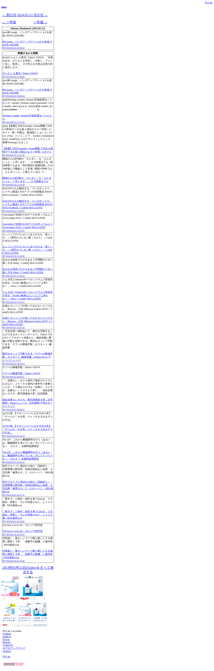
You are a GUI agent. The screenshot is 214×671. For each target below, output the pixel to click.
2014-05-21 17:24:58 (15, 184)
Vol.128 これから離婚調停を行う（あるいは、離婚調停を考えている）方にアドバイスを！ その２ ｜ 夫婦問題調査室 (28, 455)
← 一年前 (9, 22)
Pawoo (6, 639)
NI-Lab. (209, 2)
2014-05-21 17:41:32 (15, 327)
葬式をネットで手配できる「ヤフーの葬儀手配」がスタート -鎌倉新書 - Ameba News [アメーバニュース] (28, 357)
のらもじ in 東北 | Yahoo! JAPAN (20, 73)
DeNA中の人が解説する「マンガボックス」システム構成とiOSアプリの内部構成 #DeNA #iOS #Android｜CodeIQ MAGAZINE (28, 204)
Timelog (7, 651)
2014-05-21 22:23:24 (15, 436)
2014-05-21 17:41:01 (15, 230)
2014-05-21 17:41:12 (15, 276)
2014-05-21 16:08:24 (15, 48)
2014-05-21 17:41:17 (15, 302)
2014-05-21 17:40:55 (15, 211)
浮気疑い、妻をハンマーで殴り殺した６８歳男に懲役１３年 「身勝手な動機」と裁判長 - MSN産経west (28, 554)
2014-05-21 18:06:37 (15, 376)
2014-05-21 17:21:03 (15, 122)
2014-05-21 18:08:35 (15, 409)
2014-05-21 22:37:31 (15, 495)
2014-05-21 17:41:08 (15, 256)
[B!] (4, 48)
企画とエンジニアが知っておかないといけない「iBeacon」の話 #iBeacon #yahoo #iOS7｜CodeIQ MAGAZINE (28, 321)
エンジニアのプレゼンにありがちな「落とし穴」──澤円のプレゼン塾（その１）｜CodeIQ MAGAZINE (28, 249)
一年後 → (40, 22)
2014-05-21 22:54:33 (15, 534)
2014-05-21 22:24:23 (15, 462)
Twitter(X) (8, 645)
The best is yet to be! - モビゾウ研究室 (23, 531)
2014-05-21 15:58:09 (15, 76)
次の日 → (41, 15)
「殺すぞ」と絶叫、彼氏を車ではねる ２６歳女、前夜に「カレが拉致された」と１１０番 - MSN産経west (28, 514)
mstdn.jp (7, 636)
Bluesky (7, 642)
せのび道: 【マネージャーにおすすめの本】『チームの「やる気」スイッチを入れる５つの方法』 (28, 429)
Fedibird (7, 633)
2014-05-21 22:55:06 (15, 561)
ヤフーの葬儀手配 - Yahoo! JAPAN (21, 373)
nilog (3, 7)
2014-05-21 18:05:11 (15, 363)
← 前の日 (9, 15)
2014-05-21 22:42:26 (15, 521)
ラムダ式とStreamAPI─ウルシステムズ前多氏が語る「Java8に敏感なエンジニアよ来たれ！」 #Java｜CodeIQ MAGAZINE (28, 295)
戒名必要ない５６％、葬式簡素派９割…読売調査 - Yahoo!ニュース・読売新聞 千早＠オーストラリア (28, 403)
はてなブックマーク (14, 648)
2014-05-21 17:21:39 (15, 155)
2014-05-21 (25, 15)
